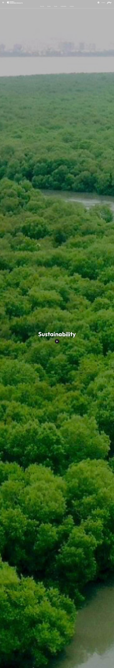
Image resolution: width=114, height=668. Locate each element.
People (55, 6)
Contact (103, 2)
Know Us (42, 6)
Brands (49, 6)
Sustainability (63, 6)
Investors (72, 6)
